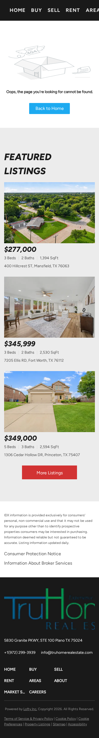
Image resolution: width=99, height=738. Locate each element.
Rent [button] (73, 10)
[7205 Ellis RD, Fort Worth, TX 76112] (49, 307)
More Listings (50, 472)
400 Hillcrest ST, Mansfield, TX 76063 (36, 266)
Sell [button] (54, 10)
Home (18, 10)
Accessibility (77, 724)
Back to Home (49, 108)
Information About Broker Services (38, 563)
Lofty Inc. (30, 709)
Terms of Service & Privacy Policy (28, 719)
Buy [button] (36, 10)
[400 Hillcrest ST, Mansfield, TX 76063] (49, 212)
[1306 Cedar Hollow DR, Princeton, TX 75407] (49, 401)
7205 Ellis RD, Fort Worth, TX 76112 (34, 360)
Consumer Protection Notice (32, 553)
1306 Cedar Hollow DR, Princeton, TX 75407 (42, 455)
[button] (16, 669)
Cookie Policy (66, 719)
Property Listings (37, 724)
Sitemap (59, 724)
